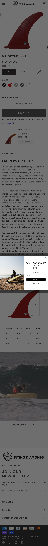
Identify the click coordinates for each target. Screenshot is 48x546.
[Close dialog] (46, 257)
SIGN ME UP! (36, 279)
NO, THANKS (36, 283)
